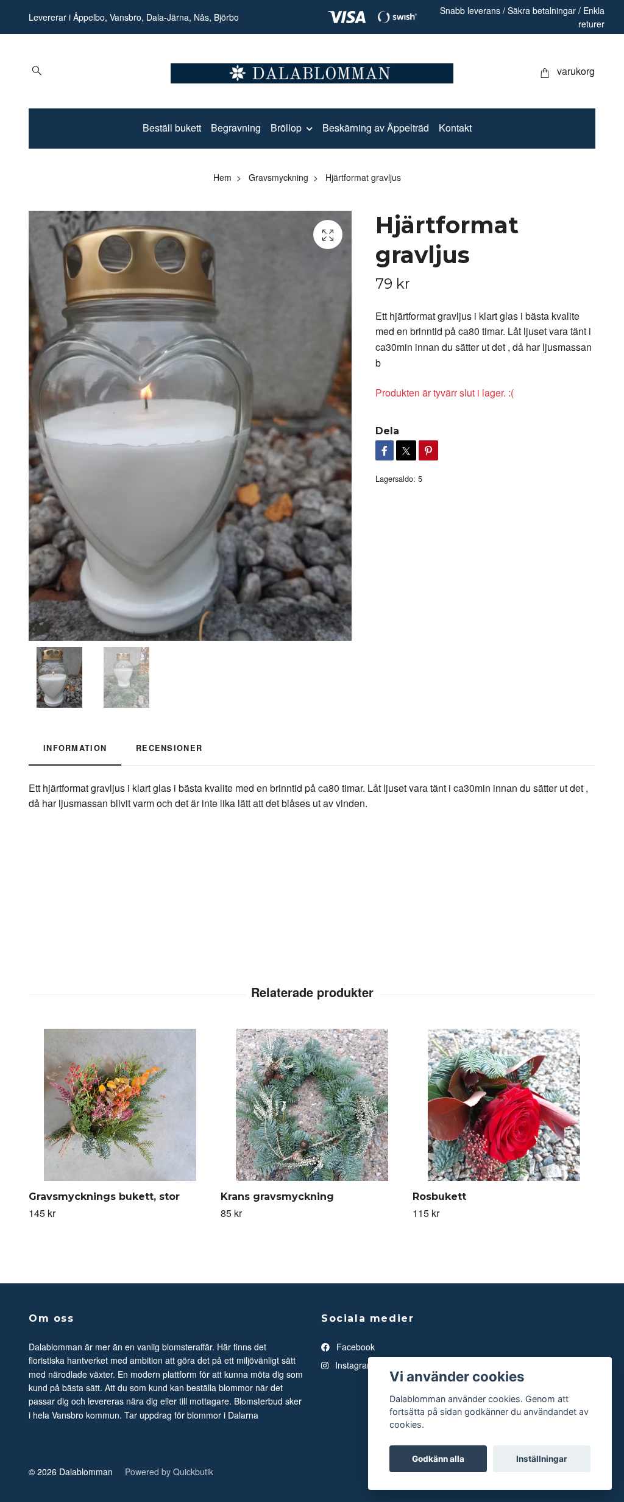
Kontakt (455, 128)
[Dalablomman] (312, 71)
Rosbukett (439, 1196)
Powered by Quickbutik (169, 1471)
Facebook (354, 1347)
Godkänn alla (438, 1459)
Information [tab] (75, 747)
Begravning (236, 128)
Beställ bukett (172, 128)
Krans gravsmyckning (277, 1196)
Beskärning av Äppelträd (375, 128)
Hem (222, 177)
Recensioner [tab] (169, 747)
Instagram (353, 1365)
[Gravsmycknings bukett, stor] (120, 1105)
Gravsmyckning (278, 177)
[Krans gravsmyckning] (312, 1105)
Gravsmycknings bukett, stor (104, 1196)
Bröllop (286, 128)
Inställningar (541, 1459)
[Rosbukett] (504, 1105)
